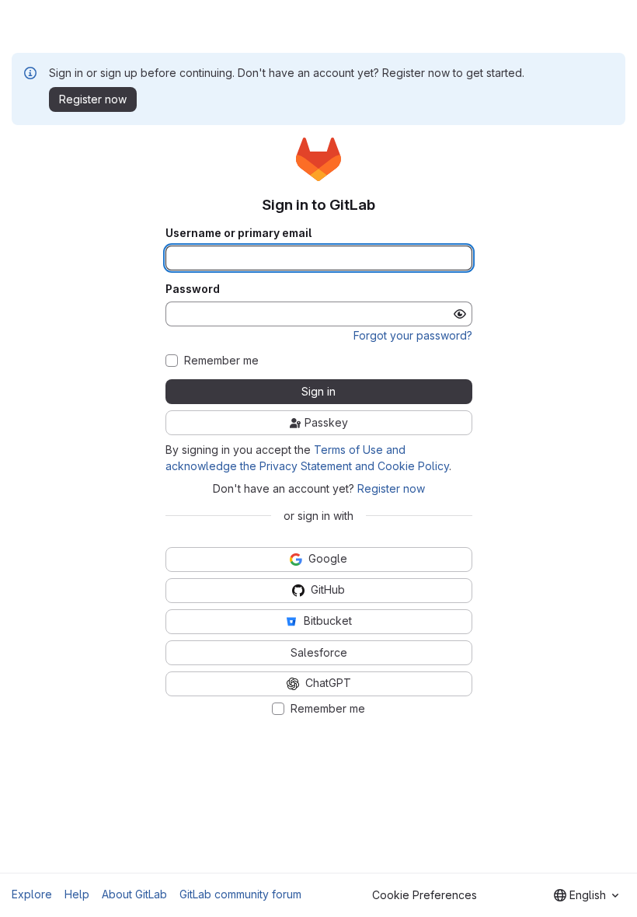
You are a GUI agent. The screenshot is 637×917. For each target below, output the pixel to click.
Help (76, 894)
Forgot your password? (412, 335)
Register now (391, 488)
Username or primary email (238, 233)
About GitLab (134, 894)
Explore (32, 894)
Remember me (221, 360)
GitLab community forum (240, 894)
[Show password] (459, 314)
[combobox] (586, 895)
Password (192, 289)
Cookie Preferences (424, 894)
